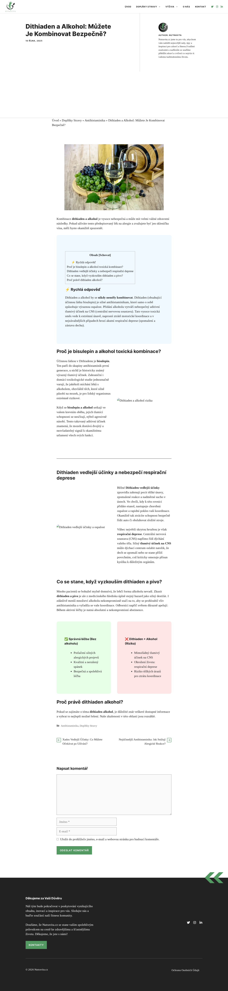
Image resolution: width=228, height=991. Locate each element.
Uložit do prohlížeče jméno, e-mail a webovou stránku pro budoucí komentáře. (109, 839)
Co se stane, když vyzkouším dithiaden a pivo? (95, 275)
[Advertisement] (114, 94)
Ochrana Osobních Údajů (185, 970)
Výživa (169, 6)
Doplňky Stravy (146, 6)
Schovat (105, 255)
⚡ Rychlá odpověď (83, 262)
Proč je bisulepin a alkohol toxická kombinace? (95, 266)
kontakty (36, 944)
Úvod (128, 6)
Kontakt (200, 6)
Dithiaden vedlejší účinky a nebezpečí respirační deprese (100, 271)
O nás (186, 6)
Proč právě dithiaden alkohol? (84, 280)
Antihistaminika (95, 120)
